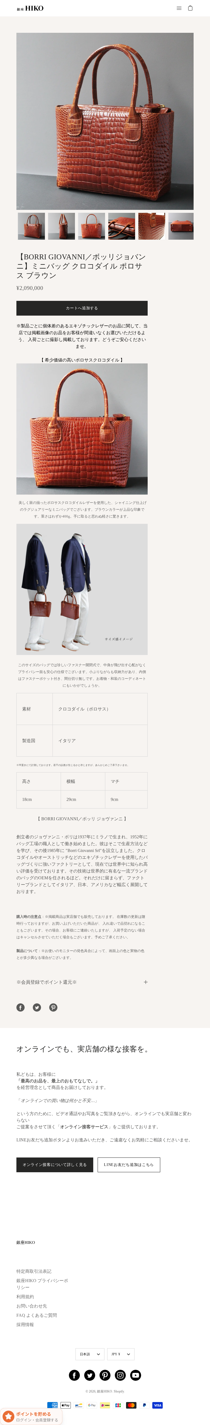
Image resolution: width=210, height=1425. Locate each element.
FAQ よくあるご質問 (36, 1315)
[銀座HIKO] (30, 8)
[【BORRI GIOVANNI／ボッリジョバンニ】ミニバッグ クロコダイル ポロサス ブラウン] (31, 226)
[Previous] (16, 121)
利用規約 (25, 1296)
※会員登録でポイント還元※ (46, 982)
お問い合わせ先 (31, 1306)
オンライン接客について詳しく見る (55, 1165)
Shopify (119, 1391)
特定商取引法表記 (33, 1271)
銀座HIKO (25, 1242)
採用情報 (25, 1324)
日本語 (85, 1354)
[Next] (193, 121)
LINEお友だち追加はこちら (129, 1165)
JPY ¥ (116, 1354)
